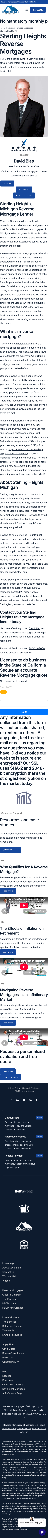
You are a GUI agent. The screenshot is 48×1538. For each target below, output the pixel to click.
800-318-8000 (37, 648)
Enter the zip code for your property (15, 698)
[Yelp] (37, 1100)
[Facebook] (11, 1100)
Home (2, 28)
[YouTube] (24, 1100)
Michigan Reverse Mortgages (20, 28)
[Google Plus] (30, 1100)
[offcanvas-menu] (27, 10)
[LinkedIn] (17, 1100)
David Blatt (34, 628)
